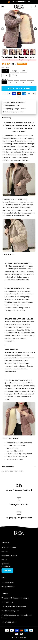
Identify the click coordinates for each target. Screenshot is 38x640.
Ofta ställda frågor (9, 547)
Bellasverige (22, 637)
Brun (5, 71)
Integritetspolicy (8, 587)
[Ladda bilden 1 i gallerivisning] (6, 52)
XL (23, 82)
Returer (7, 571)
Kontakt (5, 551)
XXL (30, 82)
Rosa (5, 75)
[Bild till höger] (35, 28)
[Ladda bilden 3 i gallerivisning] (19, 52)
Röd (23, 71)
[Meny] (2, 6)
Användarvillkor (8, 583)
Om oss (4, 559)
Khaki (15, 75)
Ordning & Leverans (9, 555)
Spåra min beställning (6, 565)
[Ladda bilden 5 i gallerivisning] (33, 52)
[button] (31, 6)
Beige (14, 71)
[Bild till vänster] (2, 28)
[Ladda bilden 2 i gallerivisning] (12, 52)
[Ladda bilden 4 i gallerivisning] (26, 52)
